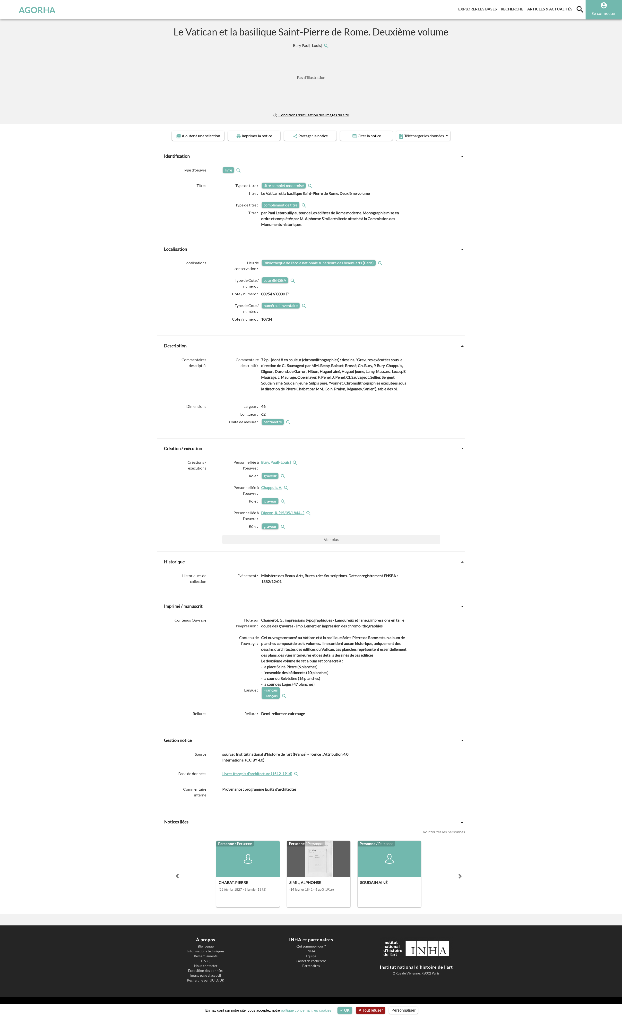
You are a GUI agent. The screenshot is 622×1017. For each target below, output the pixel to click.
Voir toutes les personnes (444, 831)
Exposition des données (205, 970)
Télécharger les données (424, 135)
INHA (311, 951)
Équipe (311, 956)
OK (346, 1010)
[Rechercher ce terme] (239, 170)
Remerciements (205, 956)
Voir (331, 539)
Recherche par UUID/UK (205, 980)
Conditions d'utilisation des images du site (313, 114)
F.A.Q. (205, 961)
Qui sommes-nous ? (311, 946)
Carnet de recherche (311, 961)
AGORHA (37, 10)
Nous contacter (205, 966)
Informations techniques (205, 951)
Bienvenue (206, 946)
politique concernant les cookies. (306, 1010)
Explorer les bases (478, 8)
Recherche (513, 8)
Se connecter (604, 13)
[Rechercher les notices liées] (326, 45)
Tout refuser (372, 1010)
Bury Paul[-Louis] (308, 45)
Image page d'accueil (205, 975)
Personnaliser (403, 1010)
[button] (177, 876)
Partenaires (311, 966)
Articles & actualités (550, 8)
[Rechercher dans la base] (297, 773)
